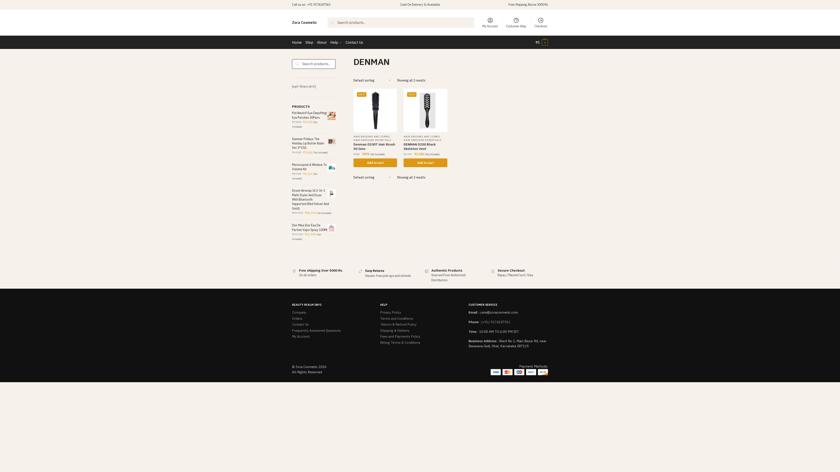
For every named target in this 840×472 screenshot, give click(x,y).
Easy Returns (374, 271)
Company (299, 312)
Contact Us (300, 324)
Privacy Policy (390, 312)
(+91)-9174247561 (495, 322)
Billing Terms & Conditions (400, 342)
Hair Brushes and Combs (372, 136)
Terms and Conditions (396, 318)
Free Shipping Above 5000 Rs (528, 5)
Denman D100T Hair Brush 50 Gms (374, 146)
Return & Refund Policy (398, 324)
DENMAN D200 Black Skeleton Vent (420, 146)
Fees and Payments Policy (400, 336)
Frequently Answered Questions (316, 330)
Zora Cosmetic (304, 22)
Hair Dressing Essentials (372, 140)
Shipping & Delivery (395, 330)
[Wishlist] (390, 95)
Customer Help (516, 26)
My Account (490, 26)
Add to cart (375, 163)
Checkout (540, 26)
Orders (297, 318)
